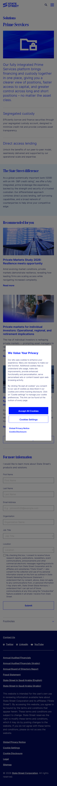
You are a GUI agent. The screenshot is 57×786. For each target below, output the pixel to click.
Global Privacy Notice (19, 428)
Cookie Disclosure (17, 431)
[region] (28, 393)
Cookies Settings (29, 419)
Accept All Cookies (28, 410)
